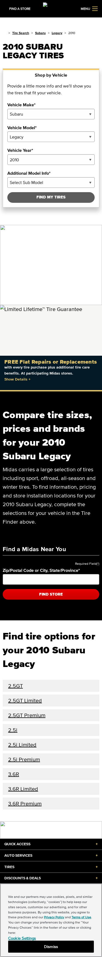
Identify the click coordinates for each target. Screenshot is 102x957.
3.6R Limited (23, 789)
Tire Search (20, 33)
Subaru (40, 33)
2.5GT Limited (25, 701)
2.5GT (15, 686)
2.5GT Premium (26, 715)
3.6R (13, 774)
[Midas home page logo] (51, 8)
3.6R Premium (25, 804)
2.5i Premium (24, 759)
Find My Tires (51, 197)
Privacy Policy (54, 917)
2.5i (12, 730)
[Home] (4, 33)
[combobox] (51, 114)
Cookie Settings (22, 938)
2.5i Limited (22, 745)
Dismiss (51, 946)
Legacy (57, 33)
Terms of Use (81, 917)
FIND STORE (51, 594)
